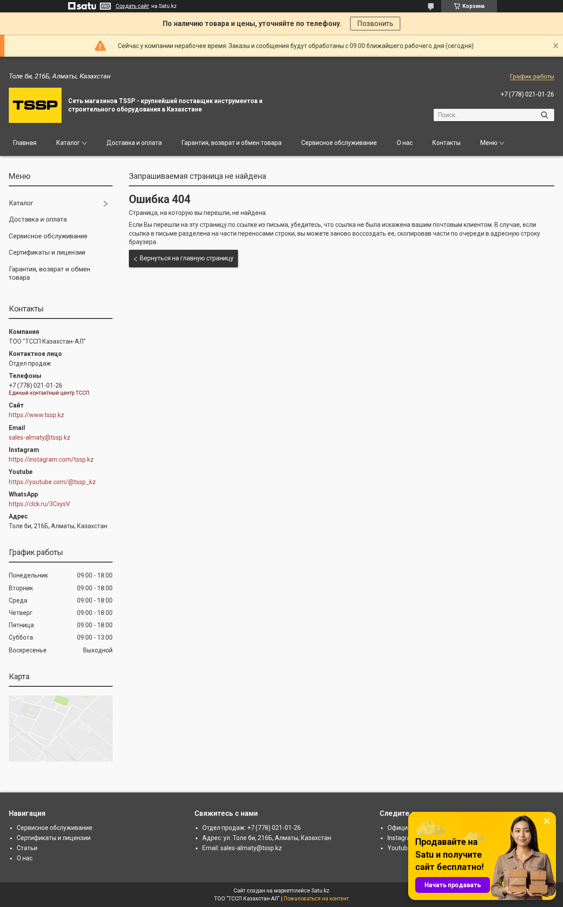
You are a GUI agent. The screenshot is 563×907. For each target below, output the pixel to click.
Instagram (402, 837)
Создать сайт (132, 6)
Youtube (399, 847)
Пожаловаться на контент (316, 899)
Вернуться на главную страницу (187, 258)
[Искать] (544, 115)
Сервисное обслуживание (339, 142)
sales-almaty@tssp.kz (39, 437)
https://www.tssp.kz (36, 414)
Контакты (446, 142)
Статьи (27, 847)
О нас (405, 142)
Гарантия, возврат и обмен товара (232, 142)
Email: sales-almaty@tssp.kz (242, 847)
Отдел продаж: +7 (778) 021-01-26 (251, 827)
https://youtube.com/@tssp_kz (52, 481)
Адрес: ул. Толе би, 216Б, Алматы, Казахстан (266, 837)
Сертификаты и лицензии (47, 252)
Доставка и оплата (134, 142)
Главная (25, 142)
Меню (488, 142)
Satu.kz (320, 891)
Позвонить (375, 23)
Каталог (68, 142)
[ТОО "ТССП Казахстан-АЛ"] (35, 105)
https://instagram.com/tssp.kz (51, 459)
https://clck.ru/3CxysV (39, 503)
